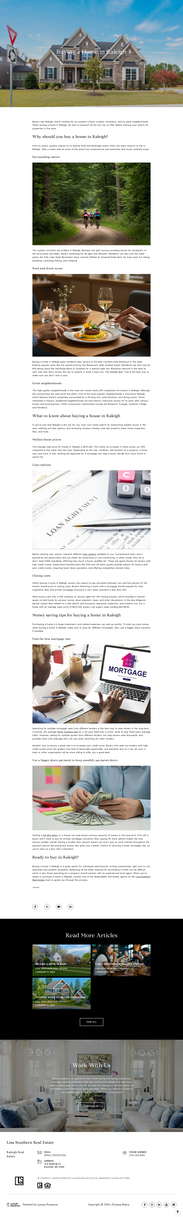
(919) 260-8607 (137, 1155)
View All (91, 1022)
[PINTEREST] (173, 1204)
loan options (89, 554)
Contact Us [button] (91, 1106)
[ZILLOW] (166, 1204)
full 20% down (50, 835)
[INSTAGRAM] (152, 1204)
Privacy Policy (120, 1204)
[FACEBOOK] (144, 1204)
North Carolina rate (67, 732)
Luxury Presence (48, 1204)
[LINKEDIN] (159, 1204)
